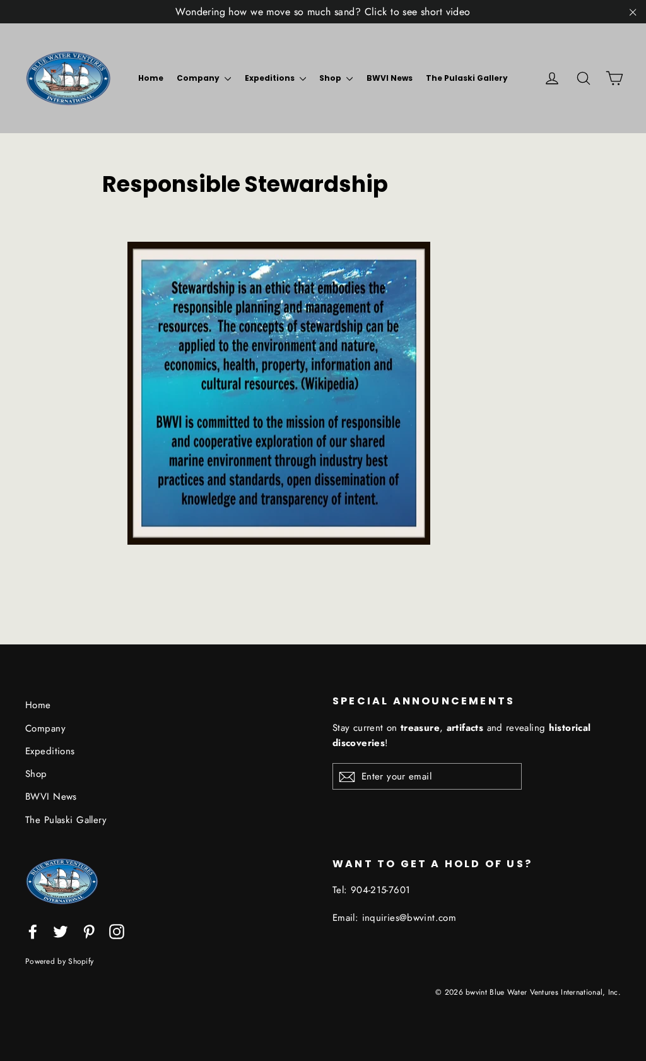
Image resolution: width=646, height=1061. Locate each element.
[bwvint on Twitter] (60, 930)
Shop (331, 78)
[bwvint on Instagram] (116, 930)
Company (199, 78)
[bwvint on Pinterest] (89, 930)
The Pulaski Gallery (467, 78)
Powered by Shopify (59, 961)
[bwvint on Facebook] (32, 930)
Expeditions (271, 78)
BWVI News (390, 78)
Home (150, 78)
